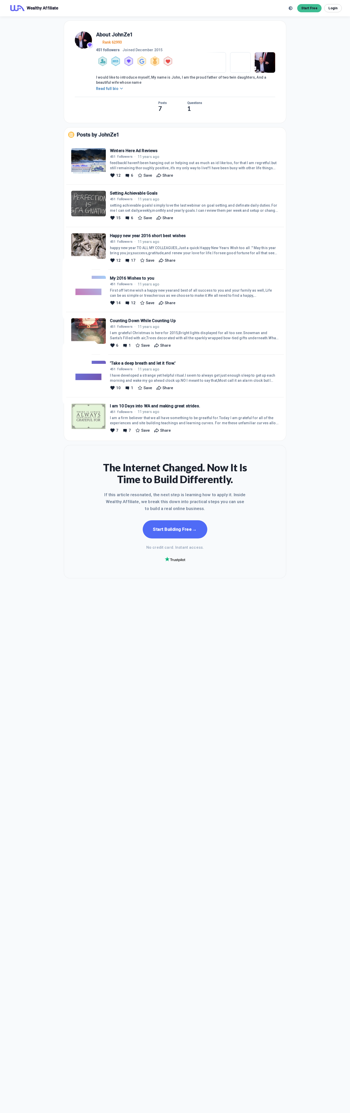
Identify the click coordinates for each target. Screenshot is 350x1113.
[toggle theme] (290, 8)
